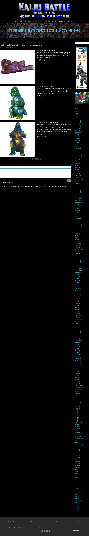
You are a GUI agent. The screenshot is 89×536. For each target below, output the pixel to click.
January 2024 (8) (78, 171)
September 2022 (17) (79, 202)
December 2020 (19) (78, 243)
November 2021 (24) (78, 222)
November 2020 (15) (78, 245)
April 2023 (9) (77, 189)
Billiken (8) (77, 430)
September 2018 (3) (78, 296)
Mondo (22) (77, 471)
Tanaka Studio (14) (78, 498)
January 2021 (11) (78, 241)
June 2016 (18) (77, 348)
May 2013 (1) (77, 408)
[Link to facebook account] (39, 531)
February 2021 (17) (78, 239)
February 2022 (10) (78, 216)
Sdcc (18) (76, 488)
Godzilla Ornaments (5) (79, 444)
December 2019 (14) (78, 266)
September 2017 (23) (79, 319)
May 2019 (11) (77, 280)
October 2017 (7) (78, 317)
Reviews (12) (77, 486)
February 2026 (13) (78, 122)
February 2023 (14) (78, 192)
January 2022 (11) (78, 218)
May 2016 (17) (77, 350)
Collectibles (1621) (78, 436)
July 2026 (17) (77, 113)
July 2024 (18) (77, 159)
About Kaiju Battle (10, 521)
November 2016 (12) (78, 338)
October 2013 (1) (78, 406)
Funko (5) (76, 440)
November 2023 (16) (78, 175)
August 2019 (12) (78, 274)
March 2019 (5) (77, 284)
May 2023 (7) (77, 187)
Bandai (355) (77, 426)
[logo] (44, 10)
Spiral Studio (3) (78, 494)
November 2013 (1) (78, 404)
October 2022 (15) (78, 200)
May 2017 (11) (77, 327)
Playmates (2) (77, 481)
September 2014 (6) (78, 389)
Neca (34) (76, 475)
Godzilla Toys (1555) (78, 446)
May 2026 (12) (77, 117)
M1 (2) (76, 459)
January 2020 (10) (78, 264)
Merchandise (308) (78, 467)
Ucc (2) (76, 504)
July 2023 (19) (77, 183)
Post (69, 180)
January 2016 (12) (78, 358)
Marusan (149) (77, 461)
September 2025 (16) (79, 132)
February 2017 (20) (78, 332)
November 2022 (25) (78, 198)
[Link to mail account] (49, 531)
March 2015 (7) (77, 377)
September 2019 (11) (79, 272)
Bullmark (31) (77, 432)
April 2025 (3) (77, 142)
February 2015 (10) (78, 379)
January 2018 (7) (78, 311)
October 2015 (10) (78, 364)
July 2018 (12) (77, 299)
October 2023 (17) (78, 177)
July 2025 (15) (77, 136)
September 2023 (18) (79, 179)
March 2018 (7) (77, 307)
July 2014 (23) (77, 393)
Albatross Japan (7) (78, 422)
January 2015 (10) (78, 381)
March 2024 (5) (77, 167)
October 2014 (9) (78, 387)
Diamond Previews (8, 47)
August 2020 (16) (78, 251)
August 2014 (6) (78, 391)
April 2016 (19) (77, 352)
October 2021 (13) (78, 224)
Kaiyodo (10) (77, 451)
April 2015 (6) (77, 375)
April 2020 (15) (77, 259)
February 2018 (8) (78, 309)
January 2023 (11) (78, 194)
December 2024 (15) (78, 150)
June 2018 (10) (77, 301)
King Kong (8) (77, 455)
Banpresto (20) (77, 428)
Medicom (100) (77, 463)
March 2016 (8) (77, 354)
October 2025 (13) (78, 130)
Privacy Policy (78, 521)
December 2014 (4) (78, 383)
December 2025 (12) (78, 126)
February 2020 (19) (78, 262)
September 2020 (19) (79, 249)
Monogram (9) (77, 473)
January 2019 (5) (78, 288)
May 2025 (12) (77, 140)
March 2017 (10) (78, 331)
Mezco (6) (76, 469)
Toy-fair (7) (77, 502)
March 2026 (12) (78, 121)
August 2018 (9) (78, 297)
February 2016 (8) (78, 356)
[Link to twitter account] (42, 531)
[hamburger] (3, 2)
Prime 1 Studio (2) (78, 483)
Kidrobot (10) (77, 453)
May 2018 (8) (77, 303)
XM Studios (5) (77, 510)
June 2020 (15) (77, 255)
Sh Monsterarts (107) (79, 490)
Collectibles (2, 47)
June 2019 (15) (77, 278)
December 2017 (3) (78, 313)
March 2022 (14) (78, 214)
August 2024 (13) (78, 157)
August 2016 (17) (78, 344)
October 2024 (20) (78, 154)
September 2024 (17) (79, 156)
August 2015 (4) (78, 367)
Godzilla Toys (14, 47)
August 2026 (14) (78, 111)
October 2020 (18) (78, 247)
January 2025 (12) (78, 148)
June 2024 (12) (77, 161)
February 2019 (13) (78, 286)
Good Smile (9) (77, 448)
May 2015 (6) (77, 373)
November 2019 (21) (78, 268)
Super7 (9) (77, 496)
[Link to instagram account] (47, 531)
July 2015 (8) (77, 369)
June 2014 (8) (77, 395)
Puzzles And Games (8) (79, 485)
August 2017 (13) (78, 321)
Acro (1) (76, 420)
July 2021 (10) (77, 229)
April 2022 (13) (77, 212)
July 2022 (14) (77, 206)
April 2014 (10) (77, 399)
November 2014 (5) (78, 385)
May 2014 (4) (77, 397)
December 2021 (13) (78, 220)
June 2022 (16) (77, 208)
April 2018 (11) (77, 305)
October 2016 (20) (78, 340)
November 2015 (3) (78, 362)
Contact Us (56, 521)
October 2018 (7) (78, 294)
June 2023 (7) (77, 185)
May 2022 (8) (77, 210)
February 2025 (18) (78, 146)
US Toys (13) (77, 506)
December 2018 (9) (78, 290)
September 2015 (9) (78, 366)
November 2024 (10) (78, 152)
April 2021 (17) (77, 235)
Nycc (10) (76, 477)
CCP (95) (76, 434)
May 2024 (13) (77, 163)
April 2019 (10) (77, 282)
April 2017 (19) (77, 329)
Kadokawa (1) (77, 450)
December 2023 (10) (78, 173)
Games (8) (77, 442)
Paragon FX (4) (77, 479)
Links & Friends (33, 521)
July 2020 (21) (77, 253)
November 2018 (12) (78, 292)
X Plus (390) (77, 508)
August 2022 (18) (78, 204)
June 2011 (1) (77, 412)
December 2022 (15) (78, 196)
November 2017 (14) (78, 315)
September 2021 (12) (79, 226)
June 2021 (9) (77, 231)
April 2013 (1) (77, 410)
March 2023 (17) (78, 191)
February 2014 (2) (78, 402)
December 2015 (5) (78, 360)
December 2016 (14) (78, 336)
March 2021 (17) (78, 237)
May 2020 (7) (77, 257)
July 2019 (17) (77, 276)
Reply (3, 188)
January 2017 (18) (78, 334)
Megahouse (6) (77, 465)
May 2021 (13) (77, 233)
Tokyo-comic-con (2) (78, 500)
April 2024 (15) (77, 165)
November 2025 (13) (78, 128)
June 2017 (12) (77, 325)
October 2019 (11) (78, 270)
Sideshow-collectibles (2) (79, 492)
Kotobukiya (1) (77, 457)
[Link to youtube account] (44, 531)
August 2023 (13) (78, 181)
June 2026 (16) (77, 115)
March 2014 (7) (77, 401)
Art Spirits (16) (77, 424)
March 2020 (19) (78, 261)
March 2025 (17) (78, 144)
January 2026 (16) (78, 124)
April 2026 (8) (77, 119)
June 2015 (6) (77, 371)
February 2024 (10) (78, 169)
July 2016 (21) (77, 346)
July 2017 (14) (77, 323)
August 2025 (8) (78, 134)
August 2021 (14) (78, 227)
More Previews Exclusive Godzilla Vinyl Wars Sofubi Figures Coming (21, 45)
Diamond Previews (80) (79, 438)
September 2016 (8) (78, 342)
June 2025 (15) (77, 138)
